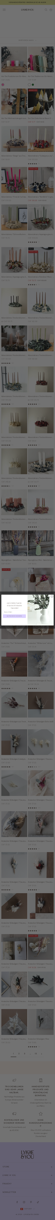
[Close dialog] (52, 596)
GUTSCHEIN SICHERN (14, 616)
